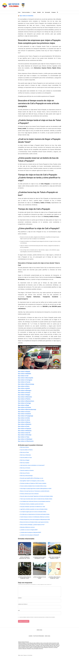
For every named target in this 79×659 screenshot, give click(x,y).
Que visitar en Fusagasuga (25, 415)
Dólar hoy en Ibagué (24, 460)
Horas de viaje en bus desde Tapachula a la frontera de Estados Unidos (36, 496)
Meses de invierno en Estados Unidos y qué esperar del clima (34, 522)
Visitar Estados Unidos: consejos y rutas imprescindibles (37, 645)
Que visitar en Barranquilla (25, 377)
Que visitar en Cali (23, 375)
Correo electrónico (23, 604)
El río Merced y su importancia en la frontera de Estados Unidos (34, 514)
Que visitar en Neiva (23, 386)
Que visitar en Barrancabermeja (27, 409)
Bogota (34, 12)
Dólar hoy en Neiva (24, 447)
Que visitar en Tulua (23, 437)
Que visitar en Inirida (24, 418)
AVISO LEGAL (39, 629)
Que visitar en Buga (23, 405)
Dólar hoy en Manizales (25, 455)
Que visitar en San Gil (24, 432)
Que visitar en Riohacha (24, 430)
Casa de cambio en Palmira (26, 449)
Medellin (39, 12)
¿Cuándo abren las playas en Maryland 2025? (30, 532)
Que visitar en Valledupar (25, 439)
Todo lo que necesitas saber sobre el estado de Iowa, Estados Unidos (36, 498)
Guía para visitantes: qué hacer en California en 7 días (32, 506)
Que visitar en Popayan (24, 428)
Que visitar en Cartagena (25, 380)
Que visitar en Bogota (24, 371)
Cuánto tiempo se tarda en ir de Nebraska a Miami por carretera (34, 516)
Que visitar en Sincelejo (24, 434)
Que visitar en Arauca (24, 411)
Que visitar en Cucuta (24, 382)
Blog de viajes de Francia (23, 641)
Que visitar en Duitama (24, 413)
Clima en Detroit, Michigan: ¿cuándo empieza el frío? (32, 524)
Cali (43, 12)
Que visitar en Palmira (24, 399)
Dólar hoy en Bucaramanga (26, 475)
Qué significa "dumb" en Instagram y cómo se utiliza (32, 480)
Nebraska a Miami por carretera (27, 527)
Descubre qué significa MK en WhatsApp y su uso (31, 478)
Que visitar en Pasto (23, 426)
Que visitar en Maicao (24, 422)
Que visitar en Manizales (25, 397)
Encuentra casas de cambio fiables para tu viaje (35, 646)
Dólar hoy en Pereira (25, 473)
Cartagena (53, 12)
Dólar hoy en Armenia (25, 467)
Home (19, 12)
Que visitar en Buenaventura (26, 401)
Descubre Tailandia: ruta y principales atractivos (33, 648)
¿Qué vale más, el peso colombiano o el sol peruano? (32, 465)
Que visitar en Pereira (24, 392)
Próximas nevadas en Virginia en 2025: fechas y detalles (33, 483)
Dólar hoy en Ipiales (24, 462)
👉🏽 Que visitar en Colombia (25, 15)
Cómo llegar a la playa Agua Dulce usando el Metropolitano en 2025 (35, 488)
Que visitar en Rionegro (24, 390)
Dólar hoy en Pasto (24, 452)
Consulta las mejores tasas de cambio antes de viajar (29, 644)
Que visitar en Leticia (24, 420)
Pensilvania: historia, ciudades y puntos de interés (31, 504)
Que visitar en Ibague (24, 394)
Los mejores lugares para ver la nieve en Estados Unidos (33, 511)
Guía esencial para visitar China (52, 646)
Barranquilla (47, 12)
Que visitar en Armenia (24, 407)
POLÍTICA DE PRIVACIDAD (38, 635)
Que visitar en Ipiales (24, 388)
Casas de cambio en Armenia (27, 470)
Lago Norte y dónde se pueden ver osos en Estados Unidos (33, 509)
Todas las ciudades (26, 12)
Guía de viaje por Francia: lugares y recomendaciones (29, 647)
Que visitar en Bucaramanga (26, 384)
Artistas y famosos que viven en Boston (29, 493)
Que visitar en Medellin (24, 373)
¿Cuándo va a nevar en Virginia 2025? (29, 529)
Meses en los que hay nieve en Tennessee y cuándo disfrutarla (34, 491)
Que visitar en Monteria (24, 424)
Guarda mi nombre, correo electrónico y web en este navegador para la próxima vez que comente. (37, 617)
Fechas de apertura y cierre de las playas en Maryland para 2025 (35, 519)
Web (19, 610)
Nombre (20, 597)
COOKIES (31, 635)
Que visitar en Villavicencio (25, 441)
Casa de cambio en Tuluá (26, 457)
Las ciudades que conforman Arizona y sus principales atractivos (35, 501)
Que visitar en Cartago (24, 403)
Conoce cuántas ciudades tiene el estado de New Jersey (33, 486)
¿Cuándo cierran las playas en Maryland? (29, 535)
